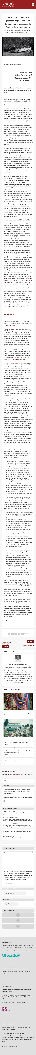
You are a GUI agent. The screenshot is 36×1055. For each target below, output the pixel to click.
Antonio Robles (8, 32)
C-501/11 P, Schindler (11, 359)
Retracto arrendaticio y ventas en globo (13, 838)
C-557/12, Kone (20, 359)
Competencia (15, 32)
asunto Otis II (9, 315)
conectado (15, 774)
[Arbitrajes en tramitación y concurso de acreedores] (18, 757)
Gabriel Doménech (7, 836)
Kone (8, 610)
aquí (28, 278)
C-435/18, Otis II (12, 325)
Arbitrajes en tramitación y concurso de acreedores (17, 761)
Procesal (21, 32)
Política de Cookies (23, 968)
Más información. (8, 883)
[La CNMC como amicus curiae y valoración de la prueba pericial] (18, 701)
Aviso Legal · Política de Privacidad (10, 968)
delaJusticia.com (11, 1029)
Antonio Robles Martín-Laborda (18, 30)
